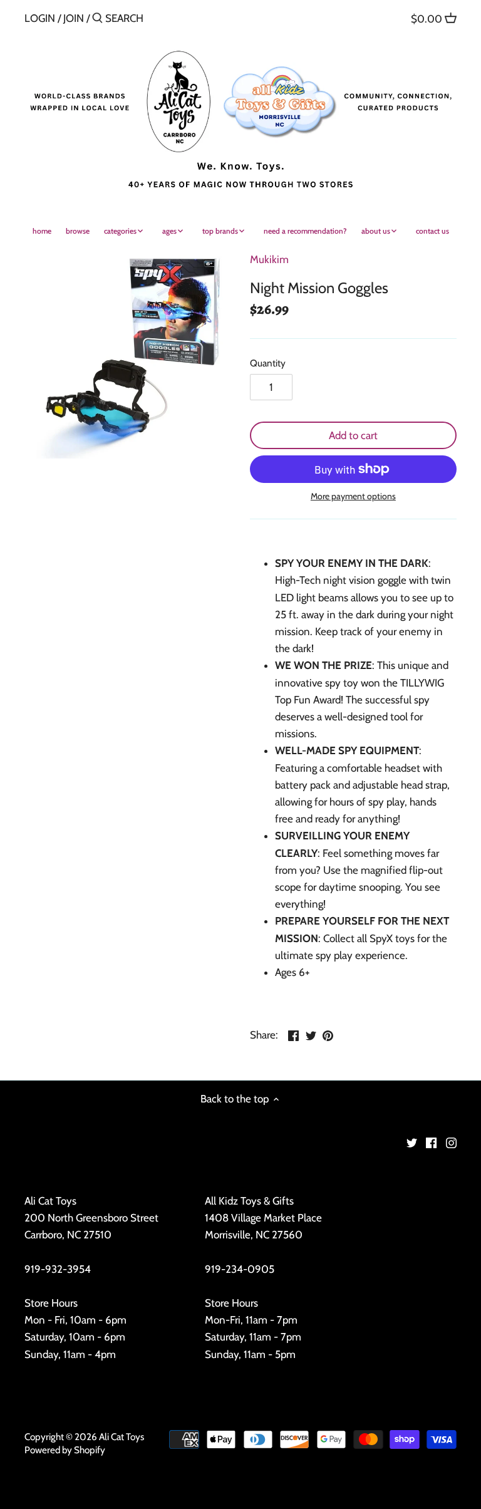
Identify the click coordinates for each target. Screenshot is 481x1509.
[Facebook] (431, 1142)
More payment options (353, 496)
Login (39, 18)
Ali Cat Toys (121, 1437)
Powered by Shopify (64, 1450)
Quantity (268, 363)
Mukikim (269, 259)
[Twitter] (411, 1142)
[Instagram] (451, 1142)
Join (73, 18)
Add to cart (353, 435)
